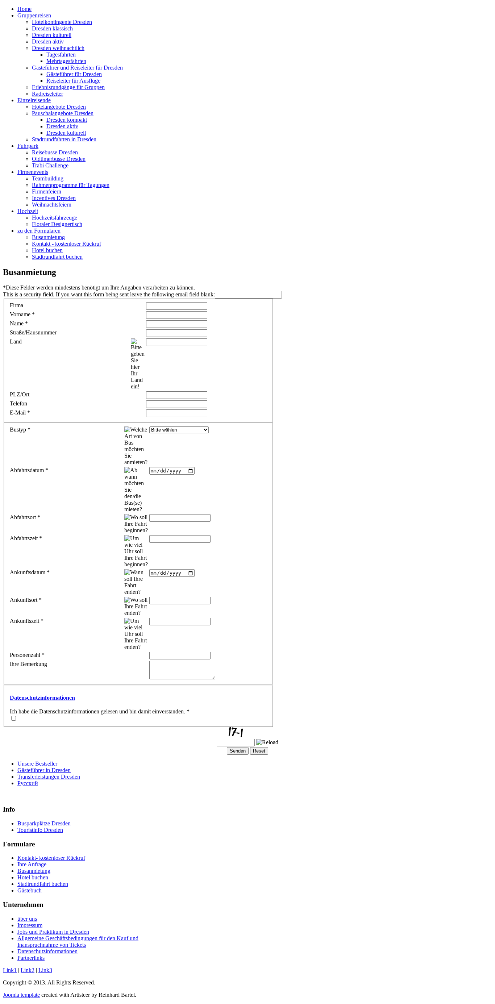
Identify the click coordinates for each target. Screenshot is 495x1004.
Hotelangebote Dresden (59, 107)
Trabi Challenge (50, 165)
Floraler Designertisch (57, 224)
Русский (27, 783)
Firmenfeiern (46, 191)
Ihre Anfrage (31, 864)
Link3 (45, 970)
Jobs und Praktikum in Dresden (53, 932)
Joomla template (21, 995)
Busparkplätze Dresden (44, 823)
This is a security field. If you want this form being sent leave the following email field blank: (109, 294)
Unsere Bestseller (37, 764)
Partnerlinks (31, 958)
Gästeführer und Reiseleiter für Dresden (77, 67)
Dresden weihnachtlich (58, 48)
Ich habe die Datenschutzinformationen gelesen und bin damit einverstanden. (100, 711)
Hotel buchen (47, 250)
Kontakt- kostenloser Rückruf (51, 858)
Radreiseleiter (47, 94)
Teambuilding (47, 178)
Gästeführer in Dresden (44, 770)
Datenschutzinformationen (42, 698)
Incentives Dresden (54, 198)
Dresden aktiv (48, 41)
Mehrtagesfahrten (66, 61)
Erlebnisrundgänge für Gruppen (68, 87)
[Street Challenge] (247, 795)
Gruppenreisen (34, 15)
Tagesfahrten (61, 54)
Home (24, 9)
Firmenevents (32, 172)
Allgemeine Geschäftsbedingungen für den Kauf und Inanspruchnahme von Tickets (77, 941)
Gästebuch (29, 890)
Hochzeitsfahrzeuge (54, 217)
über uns (27, 919)
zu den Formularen (39, 231)
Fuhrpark (27, 146)
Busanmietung (48, 237)
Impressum (29, 925)
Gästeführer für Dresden (74, 74)
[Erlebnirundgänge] (248, 795)
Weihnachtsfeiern (51, 204)
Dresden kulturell (51, 35)
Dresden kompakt (66, 120)
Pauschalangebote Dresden (62, 113)
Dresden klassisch (52, 28)
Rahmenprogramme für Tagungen (70, 185)
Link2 (27, 970)
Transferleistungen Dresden (48, 777)
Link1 (10, 970)
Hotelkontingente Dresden (62, 22)
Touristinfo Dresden (40, 830)
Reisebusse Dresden (55, 152)
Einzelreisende (34, 100)
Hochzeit (27, 211)
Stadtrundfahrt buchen (57, 257)
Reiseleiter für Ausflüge (73, 81)
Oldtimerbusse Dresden (59, 159)
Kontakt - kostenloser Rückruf (66, 244)
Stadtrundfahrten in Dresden (64, 139)
